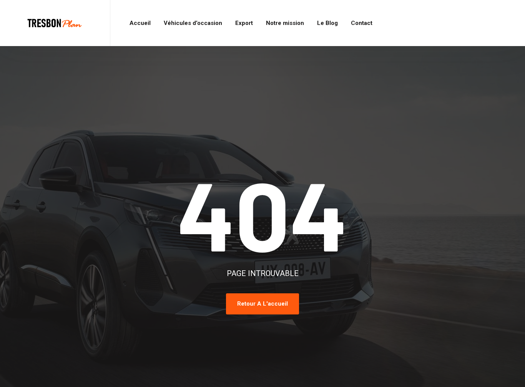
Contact (361, 23)
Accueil (140, 23)
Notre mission (285, 23)
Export (244, 23)
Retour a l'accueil (262, 303)
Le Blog (327, 23)
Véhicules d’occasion (193, 23)
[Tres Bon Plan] (55, 23)
